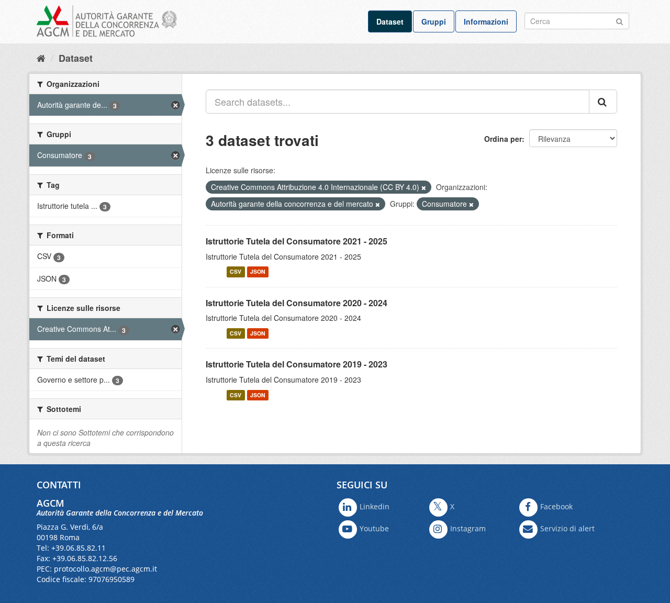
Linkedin (374, 506)
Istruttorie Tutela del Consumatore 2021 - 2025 (296, 241)
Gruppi (433, 21)
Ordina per (503, 138)
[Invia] (619, 20)
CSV (235, 272)
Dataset (390, 21)
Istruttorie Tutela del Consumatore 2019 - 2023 (296, 364)
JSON (257, 272)
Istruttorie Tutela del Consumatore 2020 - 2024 (296, 303)
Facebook (556, 506)
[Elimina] (423, 187)
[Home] (41, 57)
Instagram (468, 528)
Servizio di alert (567, 528)
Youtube (374, 528)
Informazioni (486, 21)
